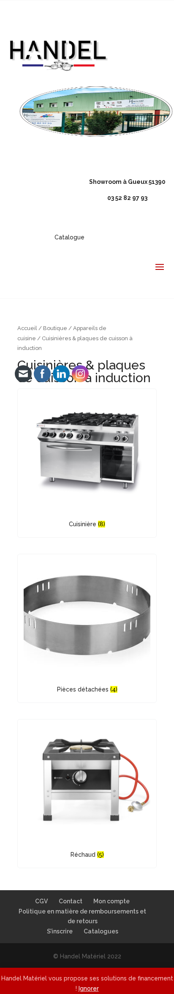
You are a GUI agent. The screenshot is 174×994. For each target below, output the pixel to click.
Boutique (55, 328)
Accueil (27, 328)
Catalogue (69, 237)
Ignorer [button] (89, 988)
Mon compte (111, 901)
